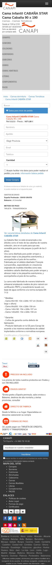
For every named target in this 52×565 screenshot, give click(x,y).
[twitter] (10, 518)
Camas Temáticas (36, 96)
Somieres (13, 469)
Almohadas (14, 474)
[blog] (24, 525)
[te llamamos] (5, 511)
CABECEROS (7, 59)
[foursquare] (19, 518)
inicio (5, 96)
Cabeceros (13, 477)
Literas (12, 485)
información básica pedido (32, 173)
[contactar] (17, 511)
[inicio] (22, 511)
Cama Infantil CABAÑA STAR (18, 99)
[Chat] (11, 511)
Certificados (14, 506)
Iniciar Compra (12, 179)
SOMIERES (6, 43)
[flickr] (10, 525)
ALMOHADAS (7, 54)
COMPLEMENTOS (9, 81)
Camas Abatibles (16, 483)
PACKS (5, 87)
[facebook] (5, 518)
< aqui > (42, 563)
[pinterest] (5, 525)
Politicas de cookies (17, 498)
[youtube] (15, 525)
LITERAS (5, 76)
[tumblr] (19, 525)
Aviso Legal (14, 501)
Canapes (13, 466)
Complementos (15, 488)
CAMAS (5, 65)
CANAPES (6, 37)
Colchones (13, 472)
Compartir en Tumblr (33, 366)
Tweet (4, 363)
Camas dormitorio (18, 96)
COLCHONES (7, 48)
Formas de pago (16, 503)
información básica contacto (23, 461)
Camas (12, 480)
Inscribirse (26, 454)
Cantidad (10, 160)
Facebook (32, 363)
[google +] (15, 518)
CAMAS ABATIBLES (10, 70)
